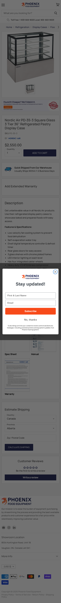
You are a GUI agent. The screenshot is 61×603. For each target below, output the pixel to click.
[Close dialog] (55, 272)
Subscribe (31, 311)
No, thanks (30, 319)
